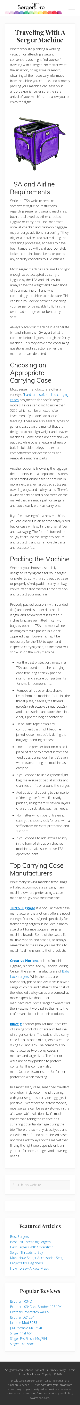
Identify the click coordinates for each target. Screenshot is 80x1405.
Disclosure (33, 1374)
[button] (71, 8)
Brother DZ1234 (22, 1317)
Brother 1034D (21, 1301)
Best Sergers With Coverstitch (31, 1247)
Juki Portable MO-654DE (27, 1328)
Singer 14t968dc (22, 1344)
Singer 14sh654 (21, 1333)
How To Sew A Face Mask (29, 1268)
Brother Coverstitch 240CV (29, 1312)
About (29, 1370)
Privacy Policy (57, 1370)
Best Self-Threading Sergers (30, 1242)
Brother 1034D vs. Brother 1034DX (36, 1306)
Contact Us (41, 1370)
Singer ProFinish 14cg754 (28, 1338)
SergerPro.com (14, 1370)
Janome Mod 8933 (23, 1322)
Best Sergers (19, 1236)
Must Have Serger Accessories (32, 1258)
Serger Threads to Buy (26, 1252)
